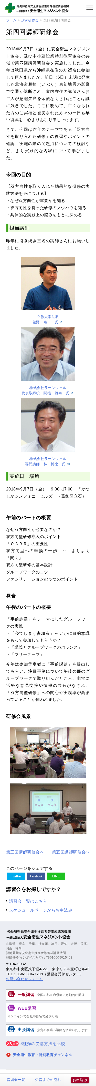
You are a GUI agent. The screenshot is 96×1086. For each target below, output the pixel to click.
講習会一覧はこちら (28, 901)
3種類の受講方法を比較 (42, 1043)
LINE (56, 876)
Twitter (16, 876)
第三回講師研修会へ (25, 852)
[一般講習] (48, 999)
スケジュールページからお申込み (40, 910)
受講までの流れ (48, 1080)
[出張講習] (48, 1035)
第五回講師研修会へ (71, 852)
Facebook (36, 876)
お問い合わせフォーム (24, 979)
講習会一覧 (16, 1080)
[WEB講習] (48, 1021)
